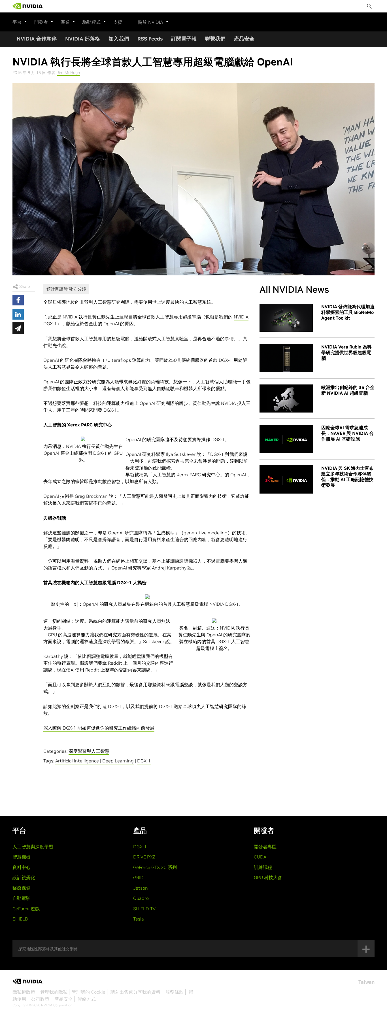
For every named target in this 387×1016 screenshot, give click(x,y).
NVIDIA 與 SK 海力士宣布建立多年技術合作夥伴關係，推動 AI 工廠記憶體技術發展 (347, 476)
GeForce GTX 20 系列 (155, 867)
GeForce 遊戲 (26, 908)
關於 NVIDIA (150, 22)
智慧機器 (21, 857)
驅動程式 (91, 22)
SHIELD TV (144, 908)
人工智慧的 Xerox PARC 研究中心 (186, 474)
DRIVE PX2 (144, 857)
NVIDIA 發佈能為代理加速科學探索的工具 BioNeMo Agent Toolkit (348, 312)
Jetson (140, 888)
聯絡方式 (87, 999)
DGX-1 (144, 761)
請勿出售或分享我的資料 (135, 992)
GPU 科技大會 (268, 877)
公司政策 (40, 999)
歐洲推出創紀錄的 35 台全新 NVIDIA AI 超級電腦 (348, 390)
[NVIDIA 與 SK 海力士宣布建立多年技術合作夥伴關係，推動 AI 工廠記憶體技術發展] (286, 479)
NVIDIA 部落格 (82, 38)
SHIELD (20, 919)
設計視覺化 (23, 877)
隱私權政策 (23, 992)
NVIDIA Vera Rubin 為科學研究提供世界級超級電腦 (346, 352)
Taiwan (366, 982)
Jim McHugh (68, 72)
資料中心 (21, 867)
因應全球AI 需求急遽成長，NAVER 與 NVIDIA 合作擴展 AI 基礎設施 (347, 433)
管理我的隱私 (53, 992)
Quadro (141, 898)
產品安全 (244, 38)
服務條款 (174, 992)
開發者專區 (265, 846)
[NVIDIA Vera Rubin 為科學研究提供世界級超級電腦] (286, 358)
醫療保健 (21, 888)
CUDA (260, 857)
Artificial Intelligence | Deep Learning (94, 761)
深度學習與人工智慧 (89, 751)
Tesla (138, 919)
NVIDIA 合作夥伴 (37, 38)
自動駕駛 (21, 898)
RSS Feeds (150, 38)
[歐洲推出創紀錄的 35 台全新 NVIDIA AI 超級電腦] (286, 398)
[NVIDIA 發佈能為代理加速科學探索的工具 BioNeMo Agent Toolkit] (286, 318)
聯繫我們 (215, 38)
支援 (117, 22)
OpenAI (111, 323)
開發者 (41, 22)
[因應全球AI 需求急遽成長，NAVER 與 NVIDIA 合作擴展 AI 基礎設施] (286, 439)
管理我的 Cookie (88, 992)
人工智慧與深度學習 (32, 846)
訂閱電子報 (184, 38)
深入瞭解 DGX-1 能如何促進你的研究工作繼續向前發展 (98, 728)
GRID (138, 877)
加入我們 (119, 38)
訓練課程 (263, 867)
